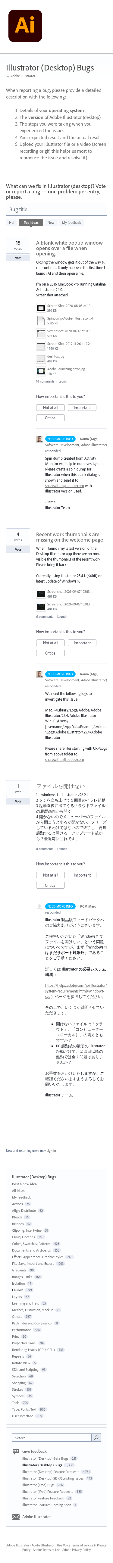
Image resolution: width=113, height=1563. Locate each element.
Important (85, 408)
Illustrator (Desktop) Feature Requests (51, 1471)
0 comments (44, 849)
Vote (18, 258)
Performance (21, 1329)
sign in (51, 1151)
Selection (19, 1376)
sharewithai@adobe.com (64, 485)
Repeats (18, 1356)
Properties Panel (24, 1343)
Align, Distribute (24, 1210)
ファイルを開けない (60, 786)
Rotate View (21, 1363)
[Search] (96, 1437)
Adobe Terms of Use (46, 1550)
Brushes (18, 1223)
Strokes (17, 1389)
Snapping (19, 1382)
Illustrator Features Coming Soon (47, 1504)
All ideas (18, 1190)
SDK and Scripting (25, 1369)
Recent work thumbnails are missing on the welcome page (69, 537)
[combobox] (53, 1437)
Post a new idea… (26, 1184)
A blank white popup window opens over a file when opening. (69, 248)
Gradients (19, 1270)
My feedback (71, 222)
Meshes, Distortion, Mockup (32, 1310)
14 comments (45, 381)
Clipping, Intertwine (27, 1230)
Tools (16, 1402)
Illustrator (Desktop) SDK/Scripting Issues (53, 1478)
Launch (63, 381)
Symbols (18, 1396)
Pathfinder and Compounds (32, 1323)
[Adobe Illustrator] (25, 27)
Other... (17, 1316)
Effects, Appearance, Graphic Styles (38, 1257)
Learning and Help (25, 1303)
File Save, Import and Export (33, 1263)
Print (15, 1336)
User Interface (22, 1416)
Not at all (54, 408)
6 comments (44, 616)
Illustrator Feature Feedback (43, 1498)
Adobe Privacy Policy (76, 1550)
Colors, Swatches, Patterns (31, 1243)
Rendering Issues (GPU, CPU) (33, 1349)
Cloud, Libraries (23, 1237)
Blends (17, 1217)
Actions (17, 1204)
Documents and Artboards (31, 1250)
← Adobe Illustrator (20, 75)
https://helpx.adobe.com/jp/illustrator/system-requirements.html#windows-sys (76, 991)
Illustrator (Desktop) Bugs (42, 1465)
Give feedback (34, 1451)
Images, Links (22, 1276)
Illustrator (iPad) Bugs (38, 1485)
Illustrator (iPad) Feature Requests (48, 1491)
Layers (17, 1296)
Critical (55, 418)
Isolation (18, 1283)
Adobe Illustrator (36, 1516)
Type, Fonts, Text (24, 1409)
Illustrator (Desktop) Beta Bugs (45, 1458)
